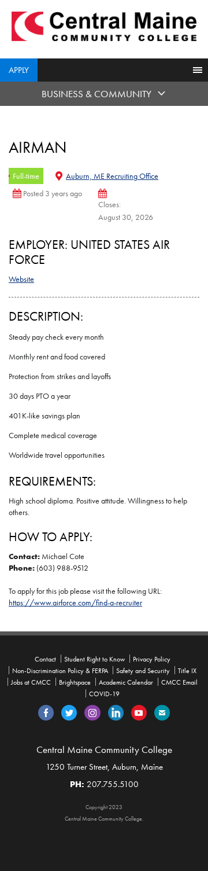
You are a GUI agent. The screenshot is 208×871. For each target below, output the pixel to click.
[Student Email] (162, 711)
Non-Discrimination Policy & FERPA (60, 670)
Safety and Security (143, 670)
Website (21, 279)
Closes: (109, 204)
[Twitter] (69, 711)
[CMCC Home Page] (104, 25)
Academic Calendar (126, 682)
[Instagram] (92, 711)
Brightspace (75, 682)
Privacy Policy (151, 659)
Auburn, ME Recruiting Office (112, 176)
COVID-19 (104, 694)
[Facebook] (46, 711)
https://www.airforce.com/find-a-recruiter (75, 602)
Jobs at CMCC (31, 682)
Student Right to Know (94, 659)
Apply (19, 70)
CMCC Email (179, 682)
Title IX (187, 670)
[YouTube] (139, 711)
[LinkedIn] (116, 711)
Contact (45, 659)
